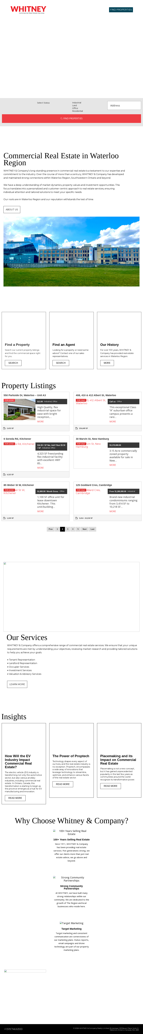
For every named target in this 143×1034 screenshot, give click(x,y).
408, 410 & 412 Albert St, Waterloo (96, 395)
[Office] (89, 108)
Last (92, 529)
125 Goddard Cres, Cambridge (94, 485)
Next (84, 529)
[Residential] (89, 111)
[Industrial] (89, 102)
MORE (40, 421)
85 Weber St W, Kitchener (19, 485)
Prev (51, 529)
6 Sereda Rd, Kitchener (17, 439)
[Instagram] (11, 1014)
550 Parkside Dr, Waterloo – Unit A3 (25, 395)
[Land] (89, 105)
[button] (88, 9)
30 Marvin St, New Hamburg (92, 439)
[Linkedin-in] (5, 1014)
